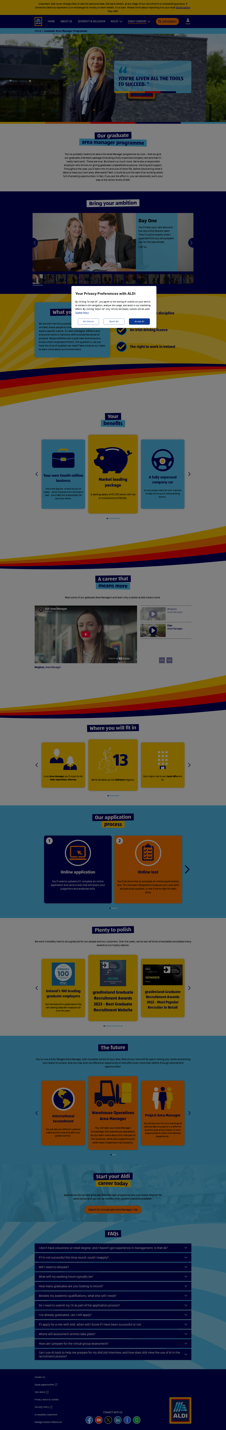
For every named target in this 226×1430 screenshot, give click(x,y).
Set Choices (88, 321)
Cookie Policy (82, 312)
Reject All (113, 321)
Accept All (139, 321)
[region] (113, 307)
